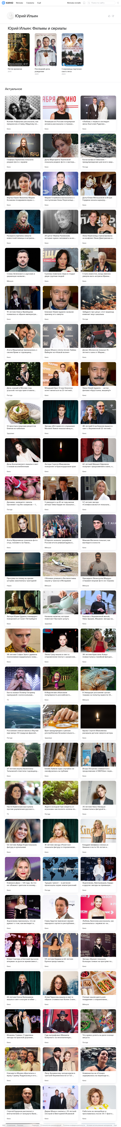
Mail (3, 1125)
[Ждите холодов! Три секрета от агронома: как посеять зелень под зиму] (60, 799)
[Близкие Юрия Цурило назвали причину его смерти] (60, 304)
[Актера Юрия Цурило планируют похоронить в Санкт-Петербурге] (22, 608)
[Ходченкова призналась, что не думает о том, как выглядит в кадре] (22, 913)
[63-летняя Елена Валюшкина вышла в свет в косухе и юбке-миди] (22, 989)
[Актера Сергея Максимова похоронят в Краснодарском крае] (60, 456)
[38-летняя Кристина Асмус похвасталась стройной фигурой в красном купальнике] (98, 646)
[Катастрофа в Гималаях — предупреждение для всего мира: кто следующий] (98, 151)
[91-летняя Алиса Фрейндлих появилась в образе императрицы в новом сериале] (22, 304)
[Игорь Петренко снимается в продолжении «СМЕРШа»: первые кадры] (98, 760)
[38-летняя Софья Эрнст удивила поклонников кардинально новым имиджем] (22, 646)
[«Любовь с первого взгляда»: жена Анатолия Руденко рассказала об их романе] (98, 113)
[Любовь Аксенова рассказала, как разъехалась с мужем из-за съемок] (98, 913)
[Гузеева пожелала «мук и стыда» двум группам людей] (60, 266)
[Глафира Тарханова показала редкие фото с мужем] (22, 151)
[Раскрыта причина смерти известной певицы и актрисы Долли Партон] (22, 228)
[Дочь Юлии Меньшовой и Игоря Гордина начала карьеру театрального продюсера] (98, 189)
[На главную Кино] (9, 3)
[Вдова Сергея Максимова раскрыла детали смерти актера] (98, 722)
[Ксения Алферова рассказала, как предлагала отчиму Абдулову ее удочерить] (22, 113)
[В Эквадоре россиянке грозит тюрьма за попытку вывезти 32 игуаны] (98, 684)
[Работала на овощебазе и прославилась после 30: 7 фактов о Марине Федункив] (98, 1103)
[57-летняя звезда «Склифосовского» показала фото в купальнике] (98, 494)
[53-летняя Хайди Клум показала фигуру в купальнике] (22, 837)
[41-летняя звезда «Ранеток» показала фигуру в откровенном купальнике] (60, 837)
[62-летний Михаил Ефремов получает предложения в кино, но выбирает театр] (98, 456)
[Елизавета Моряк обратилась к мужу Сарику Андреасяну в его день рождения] (22, 1065)
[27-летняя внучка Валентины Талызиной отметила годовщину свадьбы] (22, 760)
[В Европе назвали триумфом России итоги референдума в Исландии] (60, 532)
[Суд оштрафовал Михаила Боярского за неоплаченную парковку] (60, 1027)
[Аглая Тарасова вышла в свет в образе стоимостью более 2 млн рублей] (60, 989)
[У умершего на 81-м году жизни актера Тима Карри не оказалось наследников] (60, 494)
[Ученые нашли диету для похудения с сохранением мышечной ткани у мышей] (98, 989)
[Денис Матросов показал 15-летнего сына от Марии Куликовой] (98, 342)
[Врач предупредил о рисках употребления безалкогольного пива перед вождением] (60, 722)
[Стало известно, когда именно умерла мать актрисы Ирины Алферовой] (98, 266)
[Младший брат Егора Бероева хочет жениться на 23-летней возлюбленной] (60, 380)
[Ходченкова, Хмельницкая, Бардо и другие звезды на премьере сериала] (98, 875)
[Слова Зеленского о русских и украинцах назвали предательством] (22, 266)
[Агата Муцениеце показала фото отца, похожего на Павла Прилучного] (22, 532)
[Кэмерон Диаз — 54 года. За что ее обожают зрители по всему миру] (22, 875)
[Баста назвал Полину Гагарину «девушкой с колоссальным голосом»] (22, 684)
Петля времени (15, 69)
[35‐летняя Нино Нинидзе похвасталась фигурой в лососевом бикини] (98, 799)
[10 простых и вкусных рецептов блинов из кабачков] (22, 418)
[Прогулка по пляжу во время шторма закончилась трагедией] (22, 570)
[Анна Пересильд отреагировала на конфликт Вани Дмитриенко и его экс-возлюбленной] (98, 228)
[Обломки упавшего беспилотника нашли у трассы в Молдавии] (60, 570)
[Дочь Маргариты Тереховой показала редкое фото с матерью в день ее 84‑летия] (60, 151)
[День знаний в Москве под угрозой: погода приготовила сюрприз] (22, 380)
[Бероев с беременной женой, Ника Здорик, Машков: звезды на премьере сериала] (98, 608)
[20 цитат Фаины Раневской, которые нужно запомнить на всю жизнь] (60, 228)
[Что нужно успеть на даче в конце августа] (98, 1027)
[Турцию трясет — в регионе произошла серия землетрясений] (60, 875)
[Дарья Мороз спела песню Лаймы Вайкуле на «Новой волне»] (60, 342)
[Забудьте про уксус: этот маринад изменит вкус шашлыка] (98, 304)
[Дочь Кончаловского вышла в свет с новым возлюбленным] (22, 456)
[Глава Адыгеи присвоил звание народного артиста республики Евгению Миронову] (60, 913)
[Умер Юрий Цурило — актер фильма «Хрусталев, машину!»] (98, 380)
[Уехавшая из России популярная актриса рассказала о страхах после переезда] (60, 113)
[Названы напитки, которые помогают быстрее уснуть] (60, 608)
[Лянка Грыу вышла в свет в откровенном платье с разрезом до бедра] (60, 646)
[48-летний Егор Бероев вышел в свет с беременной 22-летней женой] (98, 418)
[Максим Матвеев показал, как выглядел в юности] (98, 532)
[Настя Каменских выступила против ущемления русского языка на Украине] (22, 799)
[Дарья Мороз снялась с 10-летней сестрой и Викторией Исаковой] (60, 1103)
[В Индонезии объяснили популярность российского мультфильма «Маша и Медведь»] (60, 684)
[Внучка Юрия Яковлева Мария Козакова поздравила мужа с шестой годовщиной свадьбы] (22, 189)
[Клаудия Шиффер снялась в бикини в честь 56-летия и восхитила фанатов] (98, 837)
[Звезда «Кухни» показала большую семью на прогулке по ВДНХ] (98, 951)
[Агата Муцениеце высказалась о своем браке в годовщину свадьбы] (22, 342)
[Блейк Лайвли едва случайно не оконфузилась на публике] (60, 760)
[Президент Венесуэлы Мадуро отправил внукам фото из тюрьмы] (98, 570)
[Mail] (3, 3)
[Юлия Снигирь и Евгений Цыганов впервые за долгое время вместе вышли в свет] (22, 951)
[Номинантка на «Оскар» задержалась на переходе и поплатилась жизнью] (98, 1065)
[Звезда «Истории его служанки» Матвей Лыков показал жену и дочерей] (60, 418)
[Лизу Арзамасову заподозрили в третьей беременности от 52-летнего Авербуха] (60, 1065)
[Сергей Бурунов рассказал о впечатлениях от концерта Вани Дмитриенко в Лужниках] (22, 1103)
